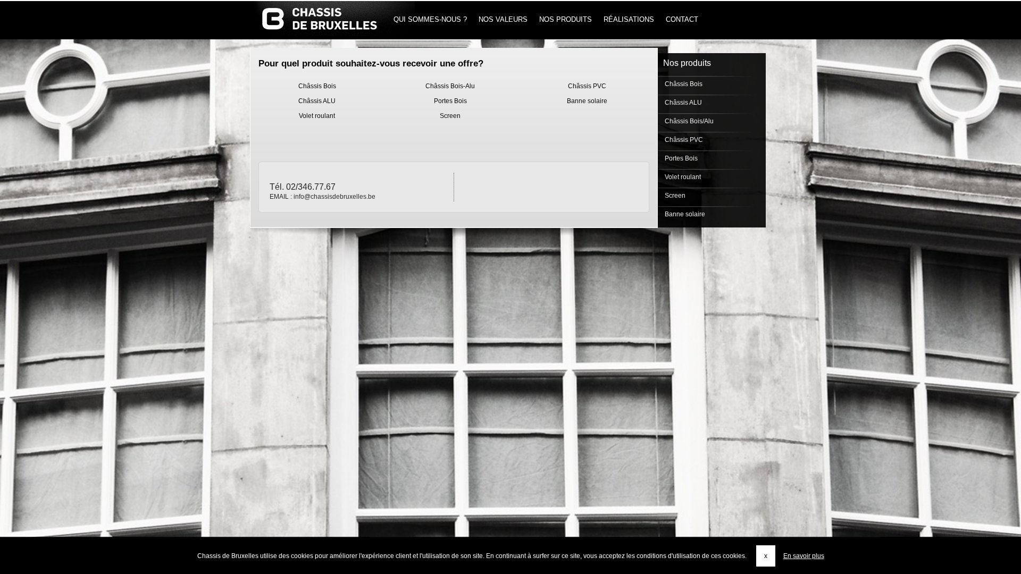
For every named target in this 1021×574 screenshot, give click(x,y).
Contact (682, 19)
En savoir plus (803, 556)
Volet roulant (317, 116)
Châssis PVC (587, 86)
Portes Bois (450, 101)
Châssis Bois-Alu (450, 86)
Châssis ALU (317, 101)
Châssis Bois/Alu (688, 121)
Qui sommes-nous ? (430, 19)
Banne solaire (587, 101)
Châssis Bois (317, 86)
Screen (450, 116)
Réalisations (628, 19)
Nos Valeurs (503, 19)
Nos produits (565, 19)
